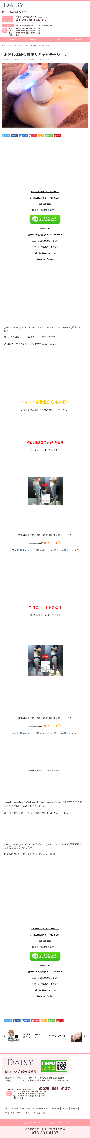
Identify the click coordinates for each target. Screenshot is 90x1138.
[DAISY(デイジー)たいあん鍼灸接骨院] (14, 7)
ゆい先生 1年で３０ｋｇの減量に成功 (31, 1112)
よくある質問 (9, 1112)
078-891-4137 (45, 1133)
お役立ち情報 (21, 59)
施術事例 (65, 1108)
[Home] (2, 46)
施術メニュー (56, 39)
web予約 (77, 39)
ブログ (29, 59)
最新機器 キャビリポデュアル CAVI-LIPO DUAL (30, 1108)
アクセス (74, 1108)
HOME (12, 39)
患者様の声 (34, 39)
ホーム (6, 1108)
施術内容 (35, 59)
